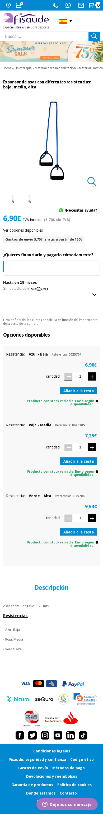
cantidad (53, 376)
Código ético (82, 759)
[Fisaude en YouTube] (58, 735)
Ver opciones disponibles (23, 230)
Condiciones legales (51, 751)
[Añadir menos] (68, 377)
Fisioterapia (23, 68)
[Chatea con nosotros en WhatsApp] (69, 5)
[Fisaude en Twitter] (32, 735)
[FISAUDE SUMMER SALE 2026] (51, 51)
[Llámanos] (56, 5)
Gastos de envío (33, 768)
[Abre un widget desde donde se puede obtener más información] (67, 804)
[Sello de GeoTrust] (85, 699)
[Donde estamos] (9, 5)
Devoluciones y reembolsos (51, 776)
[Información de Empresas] (32, 718)
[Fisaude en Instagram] (45, 735)
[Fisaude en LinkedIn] (70, 735)
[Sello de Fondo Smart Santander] (62, 718)
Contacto (68, 793)
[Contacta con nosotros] (82, 5)
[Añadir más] (92, 376)
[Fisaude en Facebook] (20, 735)
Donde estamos (40, 793)
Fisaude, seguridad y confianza (37, 759)
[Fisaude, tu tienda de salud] (27, 21)
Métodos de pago (68, 768)
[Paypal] (73, 684)
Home (7, 68)
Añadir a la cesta (78, 391)
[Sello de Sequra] (44, 699)
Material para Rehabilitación (55, 68)
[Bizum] (18, 699)
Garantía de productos (32, 785)
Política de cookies (74, 785)
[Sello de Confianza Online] (63, 699)
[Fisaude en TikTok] (83, 735)
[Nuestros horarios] (20, 5)
